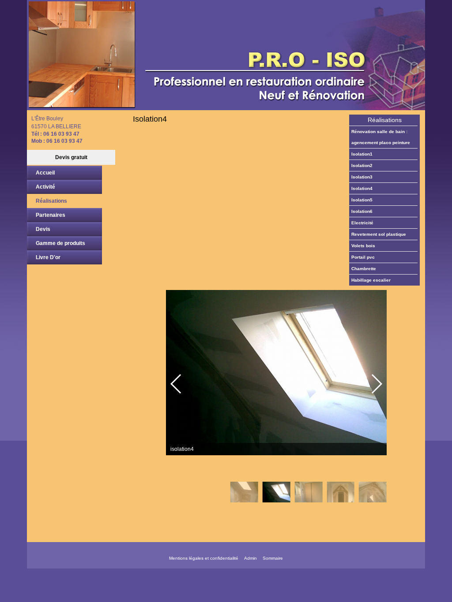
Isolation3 (362, 177)
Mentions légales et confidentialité (203, 558)
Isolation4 (362, 188)
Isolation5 (362, 199)
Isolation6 (362, 211)
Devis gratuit (71, 157)
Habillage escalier (371, 280)
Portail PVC (363, 257)
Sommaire (273, 558)
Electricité (362, 222)
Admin (250, 558)
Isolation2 (362, 165)
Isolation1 (362, 154)
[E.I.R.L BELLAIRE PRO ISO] (226, 55)
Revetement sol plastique (378, 234)
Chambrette (363, 268)
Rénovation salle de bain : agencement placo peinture (380, 137)
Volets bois (363, 245)
